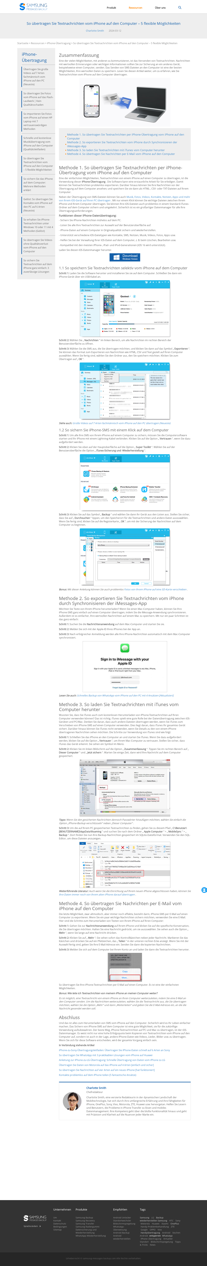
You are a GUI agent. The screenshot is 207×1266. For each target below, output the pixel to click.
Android (166, 1232)
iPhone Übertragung (151, 1238)
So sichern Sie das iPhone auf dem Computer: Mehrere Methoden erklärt (38, 184)
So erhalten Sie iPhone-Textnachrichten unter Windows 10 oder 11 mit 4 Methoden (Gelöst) (38, 225)
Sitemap (57, 1229)
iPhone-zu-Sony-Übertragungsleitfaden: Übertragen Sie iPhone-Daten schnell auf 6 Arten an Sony (114, 1050)
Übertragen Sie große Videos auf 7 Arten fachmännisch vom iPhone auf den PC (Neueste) (35, 77)
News (152, 1244)
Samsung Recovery (85, 1220)
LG (152, 1217)
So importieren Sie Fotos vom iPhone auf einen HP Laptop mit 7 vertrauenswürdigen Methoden (37, 121)
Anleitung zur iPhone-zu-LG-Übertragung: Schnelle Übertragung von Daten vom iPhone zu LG (112, 1060)
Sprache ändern (31, 1226)
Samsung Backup (84, 1217)
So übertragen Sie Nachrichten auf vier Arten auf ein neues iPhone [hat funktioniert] (107, 1070)
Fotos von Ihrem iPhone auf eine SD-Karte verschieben (155, 589)
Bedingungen (60, 1226)
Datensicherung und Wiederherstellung (86, 1231)
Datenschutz (59, 1223)
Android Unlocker (122, 1217)
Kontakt (57, 1220)
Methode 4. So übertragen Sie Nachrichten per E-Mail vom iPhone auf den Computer (121, 154)
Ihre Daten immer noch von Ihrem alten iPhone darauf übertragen (97, 894)
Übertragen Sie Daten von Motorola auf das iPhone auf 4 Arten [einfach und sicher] (106, 1065)
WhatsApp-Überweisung (120, 1228)
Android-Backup (121, 1232)
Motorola (145, 1223)
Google (144, 1229)
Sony (177, 1220)
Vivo (160, 1229)
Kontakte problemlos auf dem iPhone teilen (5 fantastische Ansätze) (97, 1075)
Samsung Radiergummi (87, 1226)
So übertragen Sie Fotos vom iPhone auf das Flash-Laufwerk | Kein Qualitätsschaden (38, 99)
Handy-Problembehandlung (155, 1226)
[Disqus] (125, 1161)
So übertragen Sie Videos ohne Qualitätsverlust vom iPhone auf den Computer (37, 245)
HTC (171, 1220)
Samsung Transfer (85, 1223)
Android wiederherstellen (121, 1237)
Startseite (22, 43)
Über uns (160, 7)
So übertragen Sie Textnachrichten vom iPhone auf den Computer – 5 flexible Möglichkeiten (38, 164)
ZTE (173, 1226)
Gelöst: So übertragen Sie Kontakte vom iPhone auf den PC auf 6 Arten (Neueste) (38, 205)
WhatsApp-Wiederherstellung (91, 1235)
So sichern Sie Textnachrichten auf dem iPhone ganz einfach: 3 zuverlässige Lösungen (37, 266)
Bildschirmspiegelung (124, 1223)
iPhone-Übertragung (59, 43)
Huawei (155, 1223)
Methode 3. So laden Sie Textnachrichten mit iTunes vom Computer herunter (116, 150)
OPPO (152, 1229)
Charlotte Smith (95, 30)
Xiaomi (165, 1223)
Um (55, 1217)
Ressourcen (135, 7)
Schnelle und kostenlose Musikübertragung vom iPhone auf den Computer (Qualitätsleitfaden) (38, 143)
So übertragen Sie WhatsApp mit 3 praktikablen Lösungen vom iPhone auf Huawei (105, 1055)
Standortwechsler (122, 1220)
